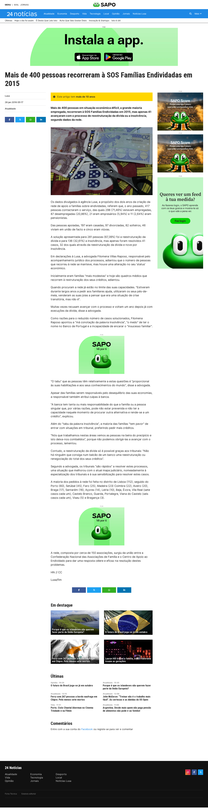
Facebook (87, 729)
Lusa (7, 96)
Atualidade (10, 108)
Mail (16, 5)
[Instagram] (187, 772)
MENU (8, 5)
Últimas (57, 676)
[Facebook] (194, 772)
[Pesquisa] (190, 13)
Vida (53, 705)
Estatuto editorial (28, 794)
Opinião (54, 682)
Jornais (24, 5)
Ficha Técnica (11, 794)
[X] (200, 772)
